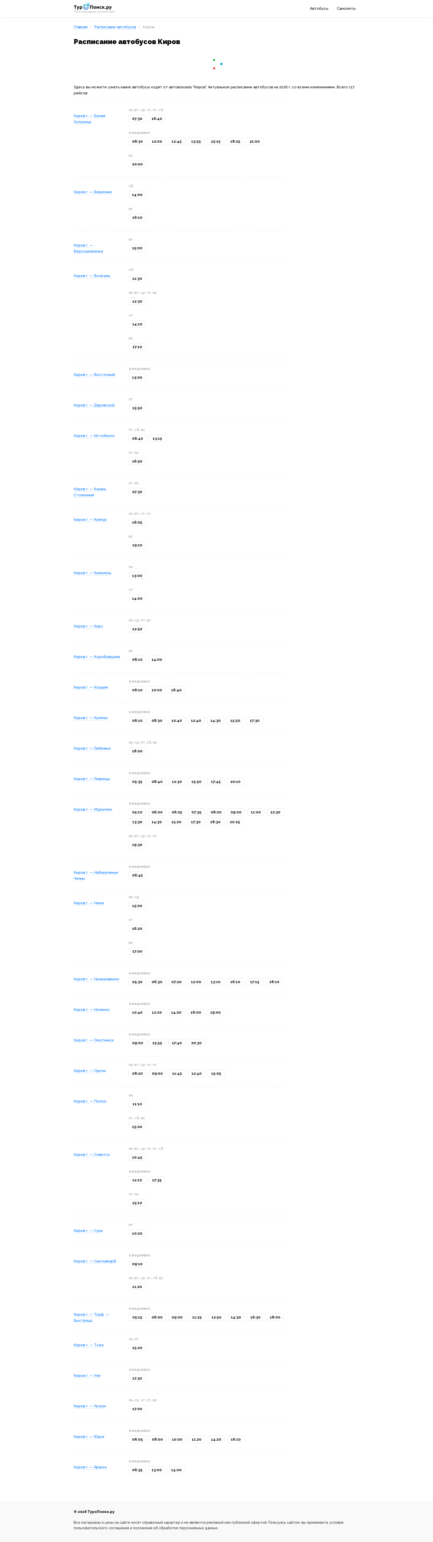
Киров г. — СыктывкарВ (95, 1261)
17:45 (216, 781)
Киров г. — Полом (90, 1101)
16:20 (137, 928)
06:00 (157, 812)
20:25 (235, 822)
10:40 (176, 720)
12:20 (157, 1012)
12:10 (137, 1180)
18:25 (235, 141)
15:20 (176, 822)
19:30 (137, 844)
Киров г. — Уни (87, 1375)
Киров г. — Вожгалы (92, 276)
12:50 (137, 629)
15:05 (216, 1073)
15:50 (137, 408)
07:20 (176, 982)
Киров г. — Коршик (91, 687)
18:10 (274, 982)
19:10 (137, 545)
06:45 (137, 875)
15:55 (157, 1043)
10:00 (157, 690)
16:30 (255, 1317)
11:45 (177, 1073)
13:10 (216, 982)
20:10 (235, 781)
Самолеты (346, 8)
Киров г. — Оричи (90, 1070)
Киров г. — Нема (89, 903)
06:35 (137, 1470)
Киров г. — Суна (88, 1230)
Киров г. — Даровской (94, 405)
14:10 (137, 324)
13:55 (196, 141)
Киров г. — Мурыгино (93, 809)
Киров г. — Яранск (90, 1467)
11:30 (137, 278)
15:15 (216, 141)
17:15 (254, 982)
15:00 (137, 248)
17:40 (177, 1043)
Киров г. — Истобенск (94, 435)
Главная (80, 27)
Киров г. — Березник (93, 192)
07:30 (137, 118)
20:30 (196, 1043)
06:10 (137, 690)
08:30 (137, 141)
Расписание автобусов (115, 27)
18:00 (137, 751)
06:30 (157, 982)
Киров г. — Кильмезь (93, 573)
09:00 (236, 812)
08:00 (157, 1439)
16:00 (196, 1012)
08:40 (157, 781)
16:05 (137, 522)
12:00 (157, 141)
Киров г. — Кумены (91, 718)
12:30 (137, 301)
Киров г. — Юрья (89, 1436)
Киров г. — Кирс (88, 626)
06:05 (137, 1439)
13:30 (137, 822)
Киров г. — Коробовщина (97, 656)
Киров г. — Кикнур (90, 519)
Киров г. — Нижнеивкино (96, 979)
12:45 (177, 141)
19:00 (215, 1012)
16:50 (137, 461)
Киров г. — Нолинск (92, 1009)
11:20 (137, 1286)
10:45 (137, 1157)
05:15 (137, 1317)
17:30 (255, 720)
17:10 (137, 347)
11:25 (197, 1317)
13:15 (157, 438)
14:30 (215, 720)
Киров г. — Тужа (88, 1345)
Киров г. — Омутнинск (94, 1040)
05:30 (137, 982)
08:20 (216, 812)
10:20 (137, 1233)
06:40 (137, 438)
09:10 (137, 1264)
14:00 (137, 194)
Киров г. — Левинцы (92, 779)
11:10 (137, 1104)
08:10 (137, 659)
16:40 (157, 118)
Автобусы (319, 8)
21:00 (255, 141)
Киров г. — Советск (92, 1154)
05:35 (137, 781)
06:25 (177, 812)
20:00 (137, 164)
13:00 (137, 377)
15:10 (137, 1203)
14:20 (176, 1012)
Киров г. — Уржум (90, 1406)
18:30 (215, 822)
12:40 (196, 720)
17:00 (137, 951)
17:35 (157, 1180)
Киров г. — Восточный (94, 374)
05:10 (137, 812)
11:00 (256, 812)
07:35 (196, 812)
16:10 (137, 217)
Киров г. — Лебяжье (92, 748)
